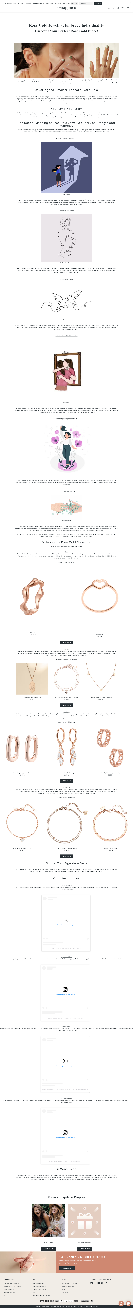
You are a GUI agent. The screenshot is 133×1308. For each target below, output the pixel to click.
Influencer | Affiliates (69, 1283)
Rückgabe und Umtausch (12, 1286)
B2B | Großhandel (68, 1286)
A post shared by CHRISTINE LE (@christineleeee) (65, 1161)
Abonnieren (67, 1268)
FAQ (5, 1295)
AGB (63, 1306)
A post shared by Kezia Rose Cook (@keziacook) (66, 948)
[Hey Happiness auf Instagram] (91, 1283)
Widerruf (65, 1292)
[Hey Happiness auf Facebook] (95, 1283)
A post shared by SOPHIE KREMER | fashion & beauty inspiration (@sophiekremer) (65, 1089)
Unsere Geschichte (39, 1286)
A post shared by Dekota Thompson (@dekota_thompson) (65, 1018)
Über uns (34, 8)
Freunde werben (9, 1292)
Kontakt (35, 1292)
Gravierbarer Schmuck (19, 8)
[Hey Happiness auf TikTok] (106, 1283)
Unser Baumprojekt (39, 1289)
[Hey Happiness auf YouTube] (99, 1283)
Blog (63, 1289)
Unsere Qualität (38, 1283)
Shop (6, 8)
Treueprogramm (9, 1289)
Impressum (96, 1306)
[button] (28, 1262)
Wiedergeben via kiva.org (41, 1295)
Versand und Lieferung (11, 1283)
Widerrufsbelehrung (86, 1306)
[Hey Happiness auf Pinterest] (102, 1283)
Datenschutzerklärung (72, 1306)
